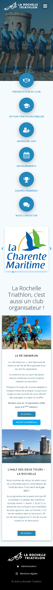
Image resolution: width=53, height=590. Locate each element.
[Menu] (45, 6)
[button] (8, 272)
